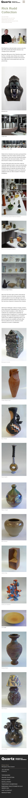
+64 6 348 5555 (5, 769)
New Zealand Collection (8, 18)
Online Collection (8, 777)
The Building (6, 775)
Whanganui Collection (8, 19)
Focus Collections (7, 22)
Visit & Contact (7, 790)
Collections (6, 779)
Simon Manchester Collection (10, 21)
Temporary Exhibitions (9, 784)
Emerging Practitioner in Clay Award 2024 (12, 787)
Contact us (4, 771)
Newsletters (6, 792)
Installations (6, 782)
